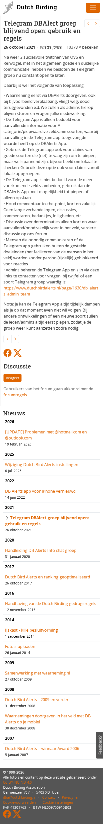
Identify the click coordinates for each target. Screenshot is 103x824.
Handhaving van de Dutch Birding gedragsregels (50, 603)
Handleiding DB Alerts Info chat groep (40, 550)
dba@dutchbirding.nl (19, 797)
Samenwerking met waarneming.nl (37, 673)
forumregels (15, 395)
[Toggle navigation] (93, 8)
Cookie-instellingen (57, 802)
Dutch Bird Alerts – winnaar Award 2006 (42, 748)
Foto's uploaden (20, 646)
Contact (48, 797)
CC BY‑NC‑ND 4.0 (17, 782)
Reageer (12, 378)
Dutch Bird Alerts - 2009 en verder (36, 699)
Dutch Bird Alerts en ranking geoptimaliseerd (47, 577)
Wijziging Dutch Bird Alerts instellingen (41, 464)
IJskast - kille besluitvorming (31, 630)
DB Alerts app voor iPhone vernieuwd (40, 491)
